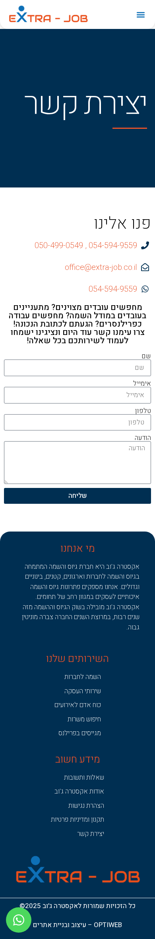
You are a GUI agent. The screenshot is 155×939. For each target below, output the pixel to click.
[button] (140, 14)
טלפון (143, 410)
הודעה (143, 437)
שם (146, 356)
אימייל (142, 383)
